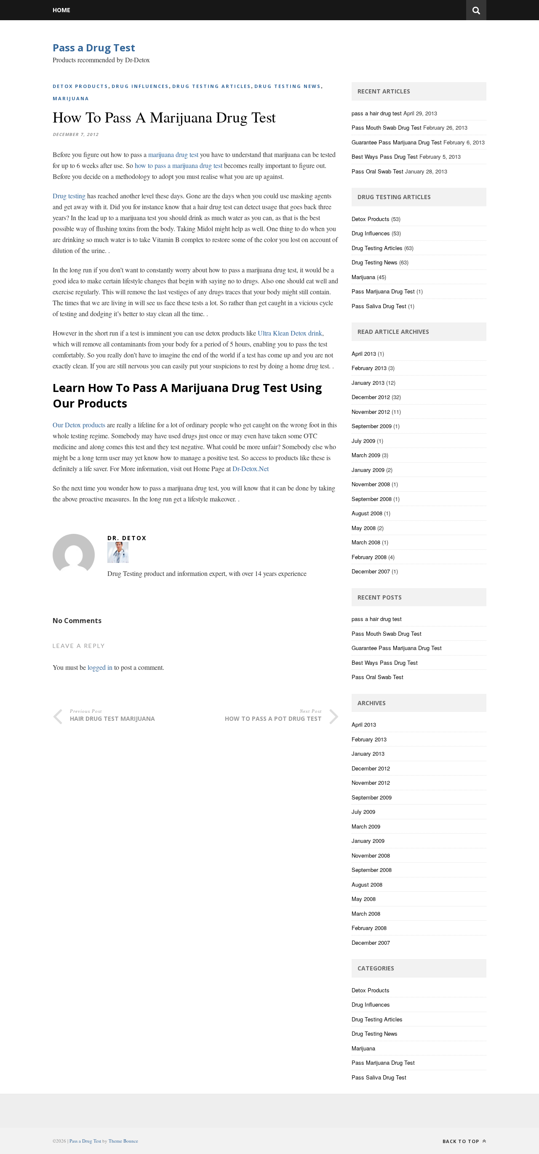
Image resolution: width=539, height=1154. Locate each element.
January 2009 (368, 470)
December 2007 (371, 571)
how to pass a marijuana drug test (178, 165)
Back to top (462, 1141)
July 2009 (363, 441)
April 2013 (364, 353)
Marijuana (71, 98)
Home (61, 10)
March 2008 (366, 542)
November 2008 (371, 484)
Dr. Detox (127, 538)
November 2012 (371, 412)
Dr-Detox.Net (250, 468)
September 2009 (372, 426)
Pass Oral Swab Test (377, 171)
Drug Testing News (287, 86)
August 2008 (367, 513)
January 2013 (368, 382)
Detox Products (80, 86)
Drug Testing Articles (211, 86)
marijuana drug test (173, 154)
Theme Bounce (123, 1141)
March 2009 (366, 455)
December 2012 (371, 397)
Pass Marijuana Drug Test (383, 291)
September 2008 (372, 499)
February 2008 (369, 557)
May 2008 (364, 528)
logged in (100, 667)
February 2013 (369, 368)
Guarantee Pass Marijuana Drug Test (397, 142)
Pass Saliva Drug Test (379, 306)
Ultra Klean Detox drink (290, 332)
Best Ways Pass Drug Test (385, 156)
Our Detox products (79, 424)
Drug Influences (140, 86)
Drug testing (69, 195)
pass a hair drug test (377, 113)
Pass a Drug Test (94, 47)
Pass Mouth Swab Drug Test (387, 127)
